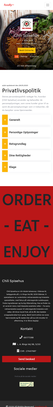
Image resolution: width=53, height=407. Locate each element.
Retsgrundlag (17, 144)
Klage (12, 167)
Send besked (26, 359)
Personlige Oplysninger (23, 132)
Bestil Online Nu (27, 50)
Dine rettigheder (20, 155)
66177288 (28, 337)
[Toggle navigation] (48, 5)
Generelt (14, 120)
